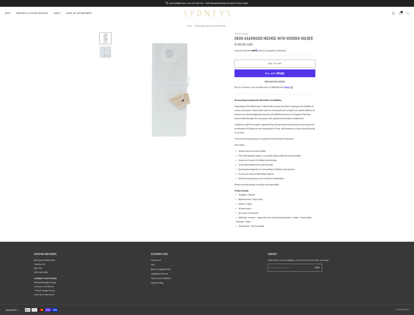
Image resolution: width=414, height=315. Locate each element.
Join (317, 267)
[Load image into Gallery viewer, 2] (105, 52)
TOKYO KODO (241, 33)
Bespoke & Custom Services (32, 13)
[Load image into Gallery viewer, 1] (105, 38)
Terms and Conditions (161, 278)
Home (189, 26)
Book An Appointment (79, 13)
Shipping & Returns (159, 274)
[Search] (407, 13)
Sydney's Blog (157, 283)
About (57, 13)
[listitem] (207, 3)
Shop (8, 13)
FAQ (153, 264)
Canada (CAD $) (11, 310)
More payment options (275, 81)
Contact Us (156, 260)
